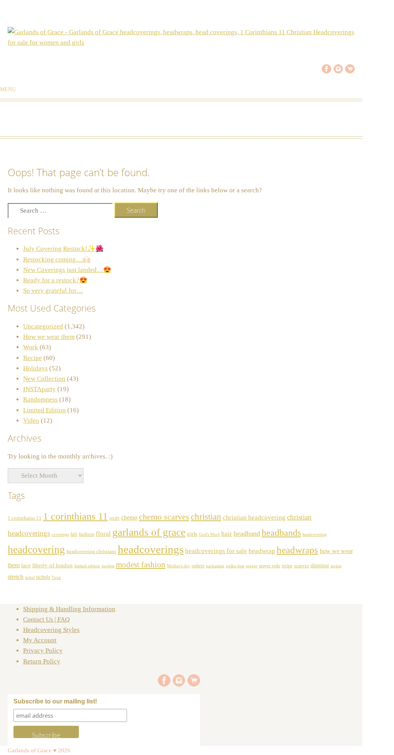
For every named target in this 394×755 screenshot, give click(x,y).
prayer (251, 566)
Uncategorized (43, 326)
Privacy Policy (43, 650)
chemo (129, 517)
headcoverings (151, 549)
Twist (56, 577)
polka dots (235, 565)
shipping (320, 565)
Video (31, 420)
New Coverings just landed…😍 (67, 269)
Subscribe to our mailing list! (55, 701)
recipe (287, 565)
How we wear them (49, 336)
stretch (15, 576)
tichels (43, 577)
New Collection (44, 378)
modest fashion (140, 564)
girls (192, 534)
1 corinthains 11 (25, 518)
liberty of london (52, 565)
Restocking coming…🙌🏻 (56, 259)
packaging (215, 566)
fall (73, 534)
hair (226, 533)
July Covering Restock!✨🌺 (63, 248)
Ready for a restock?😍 (55, 280)
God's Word (209, 534)
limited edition (87, 565)
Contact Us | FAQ (46, 619)
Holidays (35, 368)
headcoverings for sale (216, 551)
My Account (40, 640)
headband (247, 533)
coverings (60, 534)
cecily (114, 518)
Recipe (32, 358)
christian (206, 517)
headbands (281, 533)
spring (336, 565)
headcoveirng (314, 534)
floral (103, 533)
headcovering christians (91, 551)
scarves (301, 565)
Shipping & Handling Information (69, 609)
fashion (86, 534)
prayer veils (269, 565)
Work (30, 347)
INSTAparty (39, 389)
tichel (30, 577)
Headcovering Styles (51, 629)
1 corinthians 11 (75, 516)
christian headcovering (254, 517)
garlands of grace (148, 532)
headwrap (262, 551)
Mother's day (178, 566)
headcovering (36, 549)
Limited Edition (44, 410)
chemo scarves (164, 517)
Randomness (40, 399)
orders (198, 565)
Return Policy (41, 661)
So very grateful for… (53, 290)
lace (26, 565)
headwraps (297, 549)
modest (108, 566)
